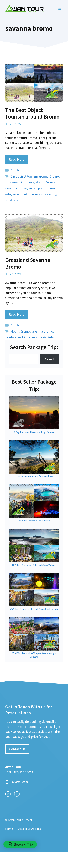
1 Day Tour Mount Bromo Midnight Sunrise (34, 432)
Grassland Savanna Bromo (27, 263)
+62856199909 (19, 782)
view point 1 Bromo (26, 194)
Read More (16, 159)
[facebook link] (17, 794)
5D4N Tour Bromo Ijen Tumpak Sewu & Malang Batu (34, 609)
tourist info (46, 337)
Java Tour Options (29, 829)
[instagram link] (8, 794)
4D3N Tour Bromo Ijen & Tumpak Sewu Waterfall (34, 564)
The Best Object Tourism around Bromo (32, 113)
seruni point (37, 188)
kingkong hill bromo (19, 182)
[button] (20, 844)
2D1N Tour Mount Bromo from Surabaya (34, 476)
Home (9, 829)
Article (15, 170)
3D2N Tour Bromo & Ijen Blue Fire (34, 520)
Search (50, 359)
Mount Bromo (45, 182)
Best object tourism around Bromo (34, 176)
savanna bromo (16, 188)
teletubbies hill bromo (21, 337)
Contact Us (17, 749)
